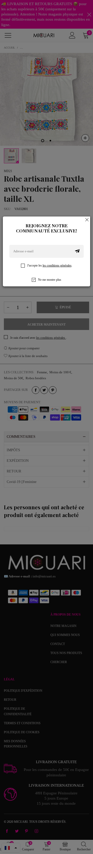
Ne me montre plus (49, 279)
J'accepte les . (49, 265)
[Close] (87, 219)
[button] (77, 251)
